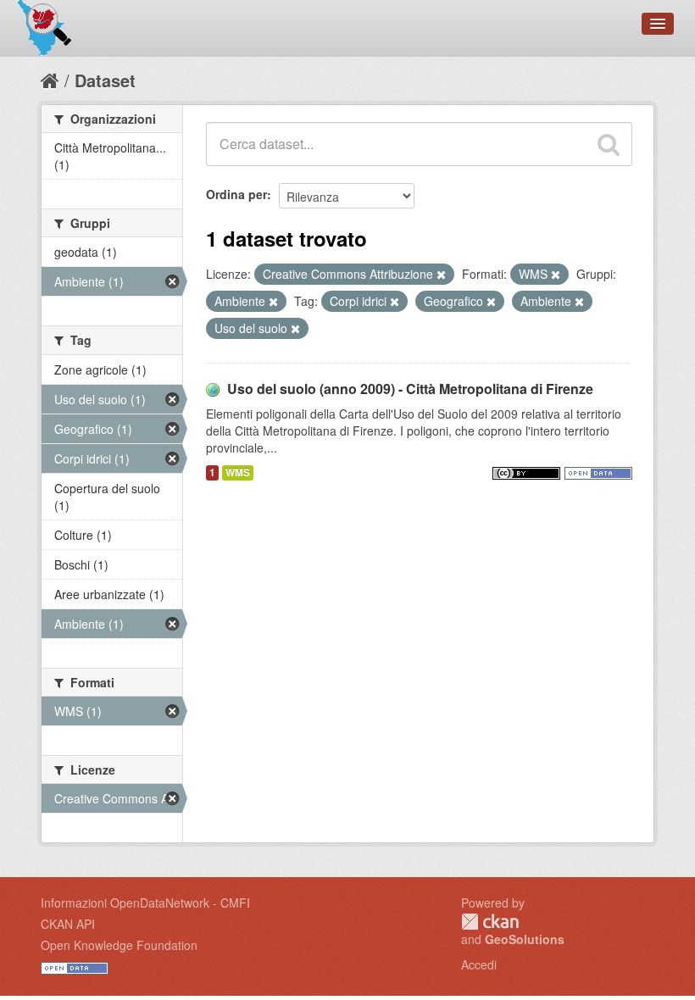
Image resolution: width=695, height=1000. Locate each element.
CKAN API (68, 923)
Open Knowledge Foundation (119, 944)
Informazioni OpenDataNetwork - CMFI (145, 902)
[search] (609, 144)
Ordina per (236, 194)
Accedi (479, 964)
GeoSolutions (524, 939)
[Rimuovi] (441, 274)
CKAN (490, 922)
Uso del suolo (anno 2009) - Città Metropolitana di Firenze (410, 388)
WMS (237, 472)
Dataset (105, 80)
